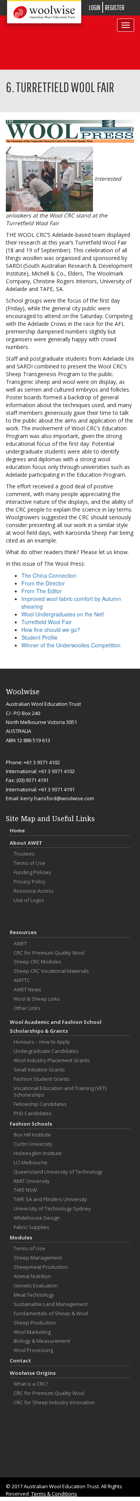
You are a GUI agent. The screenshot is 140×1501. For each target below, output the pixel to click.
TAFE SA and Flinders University (50, 1199)
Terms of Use (29, 863)
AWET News (27, 989)
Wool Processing (33, 1350)
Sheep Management (38, 1258)
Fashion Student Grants (42, 1079)
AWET (20, 943)
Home (17, 830)
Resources (23, 932)
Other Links (27, 1008)
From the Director (43, 583)
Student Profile (39, 637)
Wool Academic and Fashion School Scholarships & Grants (56, 1026)
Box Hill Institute (32, 1134)
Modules (21, 1237)
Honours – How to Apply (42, 1042)
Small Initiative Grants (39, 1069)
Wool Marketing (32, 1332)
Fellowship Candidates (40, 1104)
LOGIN (94, 7)
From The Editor (41, 591)
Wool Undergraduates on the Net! (62, 614)
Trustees (24, 854)
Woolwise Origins (33, 1372)
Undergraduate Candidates (46, 1051)
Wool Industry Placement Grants (52, 1060)
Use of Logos (29, 900)
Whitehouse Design (37, 1218)
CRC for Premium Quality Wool (49, 953)
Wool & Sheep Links (37, 999)
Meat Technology (34, 1295)
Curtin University (33, 1144)
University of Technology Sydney (52, 1208)
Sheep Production (35, 1323)
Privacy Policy (30, 881)
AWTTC (22, 980)
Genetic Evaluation (36, 1285)
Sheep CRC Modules (37, 961)
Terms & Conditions (54, 1493)
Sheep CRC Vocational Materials (51, 971)
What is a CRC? (31, 1384)
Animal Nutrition (32, 1276)
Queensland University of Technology (58, 1172)
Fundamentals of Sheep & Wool (51, 1313)
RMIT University (32, 1181)
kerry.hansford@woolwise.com (57, 798)
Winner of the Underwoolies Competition (71, 645)
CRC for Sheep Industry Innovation (54, 1402)
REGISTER (114, 7)
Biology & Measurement (42, 1341)
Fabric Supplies (31, 1227)
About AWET (26, 842)
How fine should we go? (50, 629)
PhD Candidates (33, 1113)
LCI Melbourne (30, 1162)
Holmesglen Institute (38, 1153)
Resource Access (34, 891)
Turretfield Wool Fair (46, 622)
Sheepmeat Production (41, 1267)
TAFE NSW (25, 1190)
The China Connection (49, 575)
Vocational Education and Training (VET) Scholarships (60, 1091)
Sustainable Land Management (51, 1304)
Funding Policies (32, 872)
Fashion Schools (31, 1123)
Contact (20, 1360)
